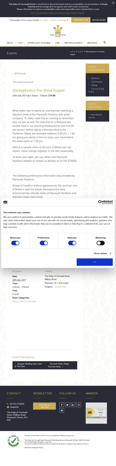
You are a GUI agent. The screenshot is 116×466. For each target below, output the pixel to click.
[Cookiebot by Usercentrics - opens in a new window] (100, 202)
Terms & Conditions (31, 444)
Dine (57, 43)
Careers (85, 444)
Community (96, 81)
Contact (80, 19)
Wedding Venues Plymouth (62, 440)
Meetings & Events (73, 43)
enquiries (14, 407)
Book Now (98, 19)
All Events (19, 73)
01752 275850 (17, 404)
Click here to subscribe (44, 406)
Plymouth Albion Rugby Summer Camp (58, 365)
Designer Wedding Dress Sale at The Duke (28, 365)
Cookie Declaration (58, 444)
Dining (15, 301)
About (10, 43)
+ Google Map (59, 286)
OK (94, 262)
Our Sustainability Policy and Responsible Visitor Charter (58, 13)
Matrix (40, 447)
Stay (20, 43)
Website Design (30, 447)
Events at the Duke (27, 301)
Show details (100, 253)
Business (95, 78)
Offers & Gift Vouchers (39, 43)
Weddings (92, 43)
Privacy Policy (45, 444)
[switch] (44, 243)
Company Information (73, 444)
